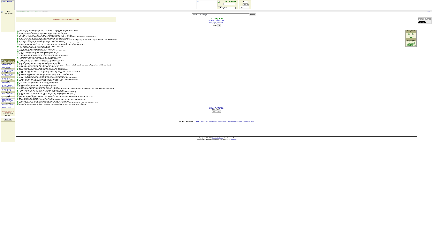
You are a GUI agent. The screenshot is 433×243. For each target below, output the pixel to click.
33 (17, 81)
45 (17, 99)
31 (17, 77)
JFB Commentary (411, 43)
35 (17, 84)
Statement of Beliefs (248, 121)
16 (17, 54)
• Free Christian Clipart (7, 93)
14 (17, 51)
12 (17, 47)
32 (17, 79)
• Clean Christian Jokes (8, 97)
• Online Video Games (7, 100)
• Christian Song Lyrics (7, 85)
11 (17, 46)
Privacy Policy (222, 121)
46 (17, 101)
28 (17, 73)
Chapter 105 (212, 22)
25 (17, 68)
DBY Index (30, 11)
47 (17, 103)
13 (17, 49)
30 (17, 76)
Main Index (19, 11)
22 (17, 63)
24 (17, 66)
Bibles (24, 11)
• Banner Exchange (7, 106)
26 (17, 70)
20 (17, 60)
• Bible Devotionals (6, 66)
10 (17, 44)
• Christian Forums (6, 71)
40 (17, 92)
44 (17, 98)
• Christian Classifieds (7, 90)
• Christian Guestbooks (8, 104)
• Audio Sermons (6, 67)
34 (17, 82)
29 (17, 74)
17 (17, 55)
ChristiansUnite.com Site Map (234, 121)
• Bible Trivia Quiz (6, 99)
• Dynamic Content (6, 107)
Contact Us (204, 121)
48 (17, 104)
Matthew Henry (411, 42)
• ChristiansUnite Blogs (7, 70)
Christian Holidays (212, 121)
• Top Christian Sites (7, 75)
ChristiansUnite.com (217, 137)
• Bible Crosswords (6, 101)
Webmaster (233, 139)
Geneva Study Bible (411, 45)
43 (17, 96)
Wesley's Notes (411, 44)
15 (17, 52)
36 (17, 85)
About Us (198, 121)
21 (17, 62)
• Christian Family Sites (7, 74)
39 (17, 90)
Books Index (220, 108)
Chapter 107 (220, 22)
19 (17, 59)
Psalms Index (37, 11)
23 (17, 65)
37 (17, 87)
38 (17, 88)
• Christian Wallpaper (7, 95)
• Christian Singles (6, 89)
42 (17, 95)
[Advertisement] (8, 45)
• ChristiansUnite (7, 79)
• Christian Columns (7, 84)
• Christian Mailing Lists (8, 86)
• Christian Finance (6, 78)
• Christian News (6, 82)
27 (17, 71)
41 (17, 93)
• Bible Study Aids (6, 64)
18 (17, 57)
